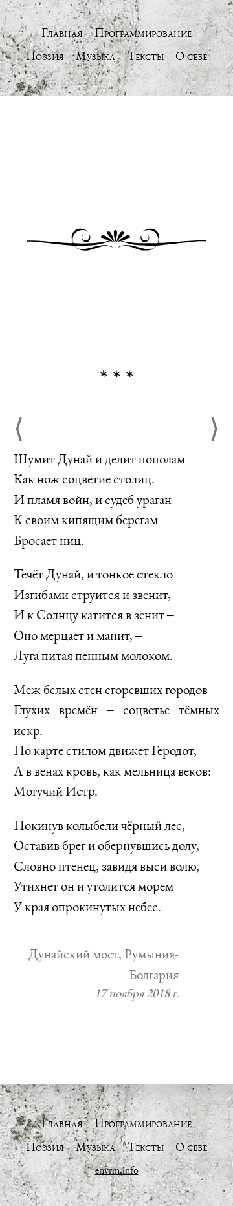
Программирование (143, 32)
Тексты (146, 55)
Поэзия (45, 55)
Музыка (95, 55)
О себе (191, 55)
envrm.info (117, 1170)
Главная (62, 32)
